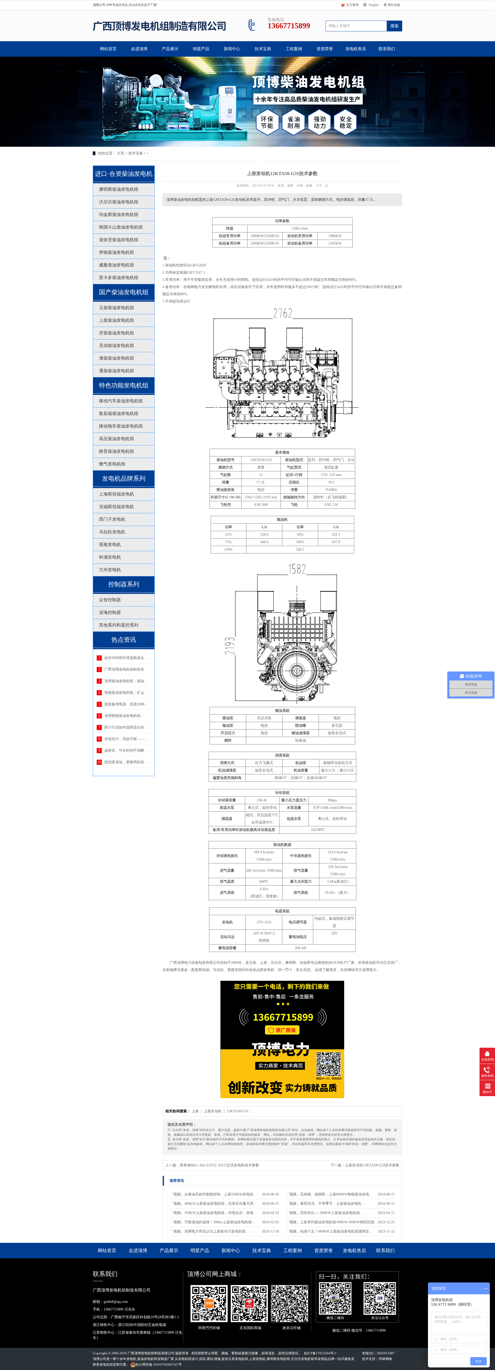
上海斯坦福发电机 (116, 494)
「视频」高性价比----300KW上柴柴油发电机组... (324, 1213)
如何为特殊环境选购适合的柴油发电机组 (136, 658)
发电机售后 (355, 49)
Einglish (374, 5)
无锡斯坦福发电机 (116, 506)
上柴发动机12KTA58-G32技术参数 (372, 1165)
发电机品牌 (326, 1359)
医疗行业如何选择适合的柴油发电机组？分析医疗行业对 (149, 727)
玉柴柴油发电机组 (116, 307)
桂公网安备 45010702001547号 (159, 1364)
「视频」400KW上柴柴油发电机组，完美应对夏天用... (213, 1204)
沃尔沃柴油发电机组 (118, 202)
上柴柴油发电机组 (116, 320)
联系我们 (386, 49)
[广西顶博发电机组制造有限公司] (159, 25)
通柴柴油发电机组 (116, 370)
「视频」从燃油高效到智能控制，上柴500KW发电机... (213, 1194)
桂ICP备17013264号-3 (320, 1353)
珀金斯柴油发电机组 (118, 214)
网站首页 (108, 49)
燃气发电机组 (112, 464)
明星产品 (201, 49)
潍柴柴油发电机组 (116, 358)
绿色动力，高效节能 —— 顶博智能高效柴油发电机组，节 (150, 739)
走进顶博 (139, 49)
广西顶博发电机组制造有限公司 (151, 1353)
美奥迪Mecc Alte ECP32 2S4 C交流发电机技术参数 (219, 1165)
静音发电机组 (103, 1364)
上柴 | (197, 1111)
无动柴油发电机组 (116, 345)
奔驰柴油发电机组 (116, 252)
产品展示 (170, 49)
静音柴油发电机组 (116, 451)
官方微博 (352, 5)
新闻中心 (232, 49)
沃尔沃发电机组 (302, 1359)
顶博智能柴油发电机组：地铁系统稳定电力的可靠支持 (147, 716)
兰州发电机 (110, 569)
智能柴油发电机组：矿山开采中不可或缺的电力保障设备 (149, 693)
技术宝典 (263, 49)
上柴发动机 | (215, 1111)
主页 (120, 153)
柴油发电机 (136, 5)
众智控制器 (110, 599)
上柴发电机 (257, 1359)
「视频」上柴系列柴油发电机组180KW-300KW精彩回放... (331, 1222)
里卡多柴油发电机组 (118, 277)
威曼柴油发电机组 (116, 265)
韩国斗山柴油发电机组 (121, 227)
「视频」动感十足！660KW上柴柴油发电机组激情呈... (329, 1231)
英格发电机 (110, 544)
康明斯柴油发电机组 (118, 189)
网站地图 (394, 5)
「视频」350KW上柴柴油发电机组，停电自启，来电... (213, 1213)
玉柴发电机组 (238, 1359)
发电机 (123, 5)
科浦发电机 (110, 557)
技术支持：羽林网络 (377, 1359)
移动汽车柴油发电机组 (121, 400)
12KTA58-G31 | (239, 1111)
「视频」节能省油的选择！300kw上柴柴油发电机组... (212, 1222)
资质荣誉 (325, 49)
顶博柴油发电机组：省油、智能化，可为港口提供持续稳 (149, 681)
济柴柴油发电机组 (116, 333)
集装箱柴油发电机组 (118, 413)
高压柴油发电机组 (116, 438)
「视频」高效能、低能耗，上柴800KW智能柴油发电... (329, 1194)
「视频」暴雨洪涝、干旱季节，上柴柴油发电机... (325, 1204)
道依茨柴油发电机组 (118, 239)
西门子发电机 (112, 519)
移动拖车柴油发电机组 (121, 426)
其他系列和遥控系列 (118, 625)
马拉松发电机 (112, 532)
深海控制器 (110, 612)
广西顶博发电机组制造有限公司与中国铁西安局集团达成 (149, 669)
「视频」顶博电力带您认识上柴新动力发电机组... (209, 1231)
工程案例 (294, 49)
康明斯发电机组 (278, 1359)
